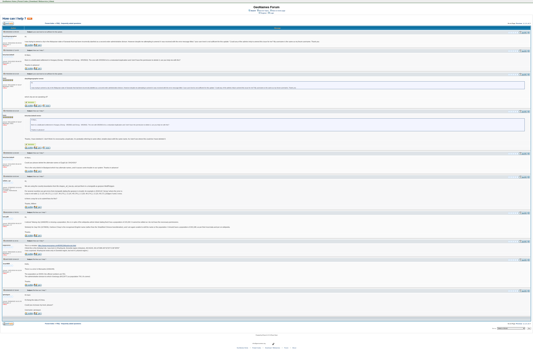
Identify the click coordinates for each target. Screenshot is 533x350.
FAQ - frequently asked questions (68, 23)
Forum (286, 348)
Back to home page (278, 11)
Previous (519, 23)
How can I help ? (14, 18)
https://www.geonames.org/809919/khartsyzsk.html (57, 246)
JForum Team (273, 335)
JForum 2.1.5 (265, 335)
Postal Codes (23, 1)
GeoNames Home (9, 1)
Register (263, 13)
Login (272, 13)
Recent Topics (264, 11)
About (51, 1)
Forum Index (50, 23)
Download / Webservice (39, 1)
